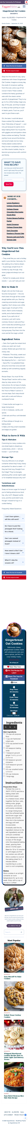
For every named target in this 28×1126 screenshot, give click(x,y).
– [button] (11, 713)
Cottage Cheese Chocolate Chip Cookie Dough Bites (15, 212)
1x (5, 727)
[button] (10, 660)
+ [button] (16, 713)
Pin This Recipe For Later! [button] (15, 672)
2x (10, 727)
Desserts (14, 13)
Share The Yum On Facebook (15, 678)
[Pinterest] (26, 2)
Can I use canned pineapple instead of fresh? (12, 541)
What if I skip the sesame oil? (11, 561)
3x (14, 727)
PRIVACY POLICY (19, 1115)
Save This (9, 184)
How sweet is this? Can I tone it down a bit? (13, 552)
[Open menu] (24, 6)
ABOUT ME (7, 1112)
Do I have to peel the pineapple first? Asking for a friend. (13, 528)
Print (15, 682)
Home (4, 17)
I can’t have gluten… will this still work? (12, 518)
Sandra (8, 23)
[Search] (21, 932)
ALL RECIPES (11, 17)
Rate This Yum (15, 667)
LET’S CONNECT (8, 1115)
